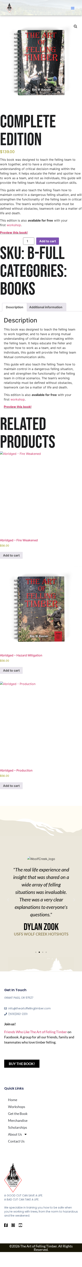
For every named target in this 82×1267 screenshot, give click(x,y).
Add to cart (47, 241)
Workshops (16, 1107)
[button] (73, 8)
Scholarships (17, 1127)
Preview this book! (14, 232)
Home (12, 1100)
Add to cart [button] (11, 555)
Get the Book (17, 1113)
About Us (15, 1134)
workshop (14, 225)
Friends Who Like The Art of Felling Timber (35, 1032)
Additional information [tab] (45, 307)
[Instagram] (13, 1225)
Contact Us (16, 1141)
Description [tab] (14, 307)
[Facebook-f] (6, 1225)
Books (17, 289)
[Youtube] (20, 1225)
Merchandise (17, 1120)
